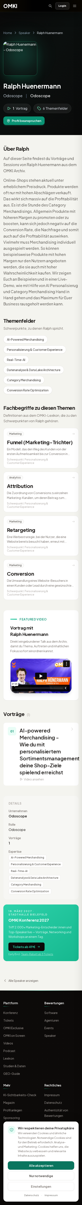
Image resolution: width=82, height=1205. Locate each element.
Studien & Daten (14, 1066)
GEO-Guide (11, 1073)
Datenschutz (53, 1102)
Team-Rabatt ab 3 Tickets (37, 954)
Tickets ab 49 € (24, 947)
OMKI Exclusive (13, 1028)
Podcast (9, 1051)
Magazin (9, 1102)
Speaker (24, 33)
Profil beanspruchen (26, 121)
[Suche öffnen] (50, 6)
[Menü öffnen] (75, 6)
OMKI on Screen (14, 1035)
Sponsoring (11, 1118)
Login (62, 5)
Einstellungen (41, 1186)
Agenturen (51, 1020)
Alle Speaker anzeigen (23, 980)
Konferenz (10, 1013)
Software (51, 1013)
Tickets (8, 1020)
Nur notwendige (41, 1176)
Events (49, 1028)
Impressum (52, 1095)
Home (7, 33)
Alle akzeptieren (41, 1165)
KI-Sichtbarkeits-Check (19, 1095)
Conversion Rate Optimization (28, 390)
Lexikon (8, 1058)
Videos (8, 1043)
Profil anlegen (12, 1110)
